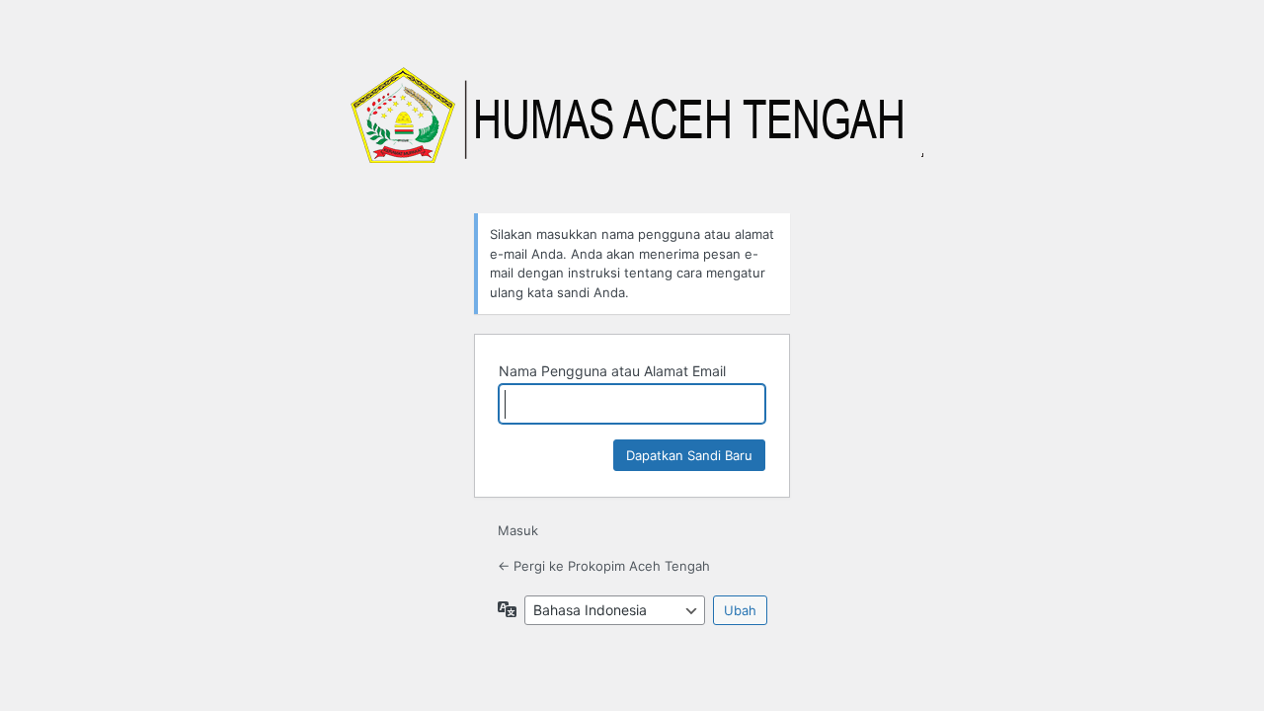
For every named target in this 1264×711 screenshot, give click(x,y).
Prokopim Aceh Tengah (632, 126)
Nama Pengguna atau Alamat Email (612, 370)
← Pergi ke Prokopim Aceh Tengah (604, 566)
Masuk (518, 530)
